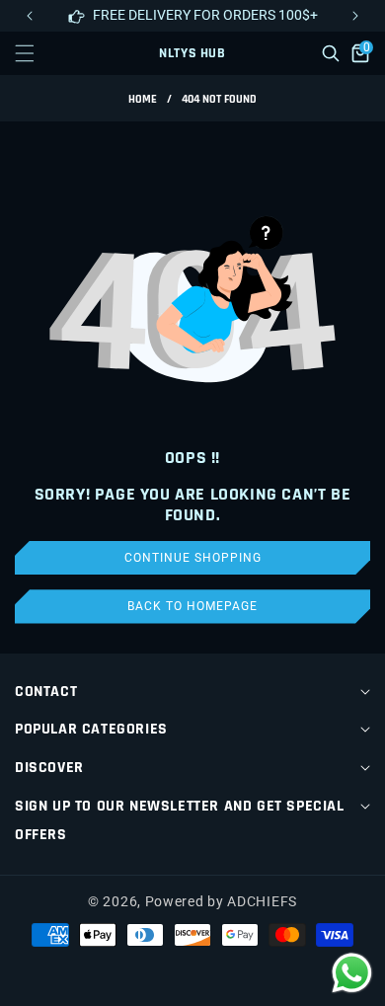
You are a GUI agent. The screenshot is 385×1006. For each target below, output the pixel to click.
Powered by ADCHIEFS (221, 901)
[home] (236, 974)
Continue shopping (193, 558)
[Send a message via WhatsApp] (352, 973)
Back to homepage (192, 606)
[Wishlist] (147, 974)
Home (142, 99)
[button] (355, 16)
